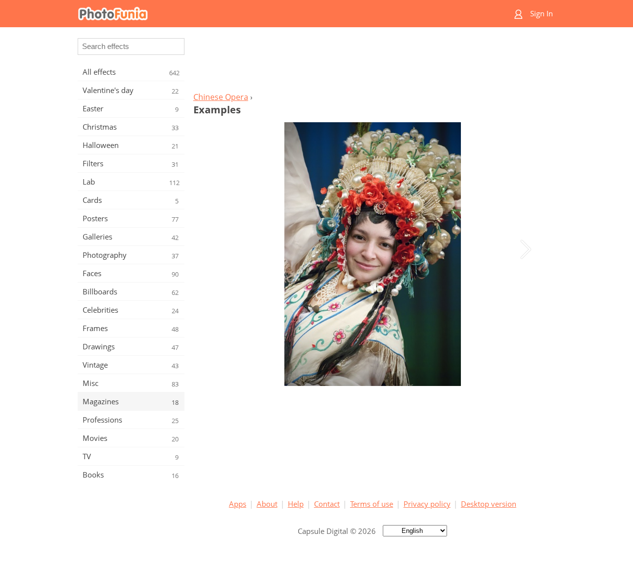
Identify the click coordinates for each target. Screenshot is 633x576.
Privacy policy (427, 504)
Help (296, 504)
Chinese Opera (220, 97)
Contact (327, 504)
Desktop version (488, 504)
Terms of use (371, 504)
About (267, 504)
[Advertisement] (372, 62)
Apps (237, 504)
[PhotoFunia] (278, 13)
